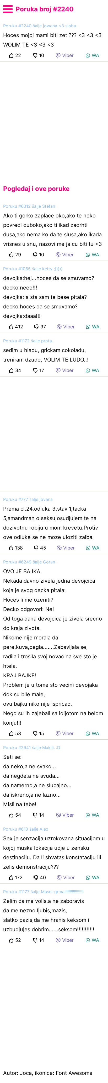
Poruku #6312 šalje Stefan (29, 206)
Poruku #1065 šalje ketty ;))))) (33, 268)
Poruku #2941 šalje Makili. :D (31, 747)
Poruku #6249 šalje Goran (29, 562)
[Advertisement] (54, 119)
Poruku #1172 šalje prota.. (28, 340)
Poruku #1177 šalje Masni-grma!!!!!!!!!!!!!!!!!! (43, 891)
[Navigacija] (8, 8)
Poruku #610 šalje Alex (25, 829)
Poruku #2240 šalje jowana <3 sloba (39, 25)
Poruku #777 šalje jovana (28, 499)
